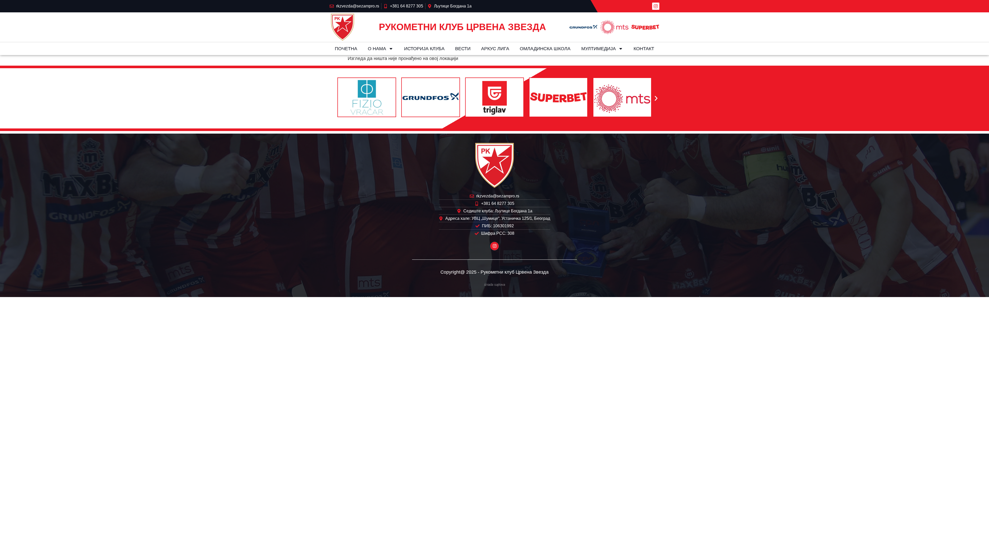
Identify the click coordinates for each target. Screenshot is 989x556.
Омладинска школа (545, 48)
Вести (463, 48)
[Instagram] (655, 6)
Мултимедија (598, 48)
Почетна (346, 48)
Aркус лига (495, 48)
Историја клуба (424, 48)
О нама (377, 48)
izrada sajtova (494, 284)
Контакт (644, 48)
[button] (333, 98)
